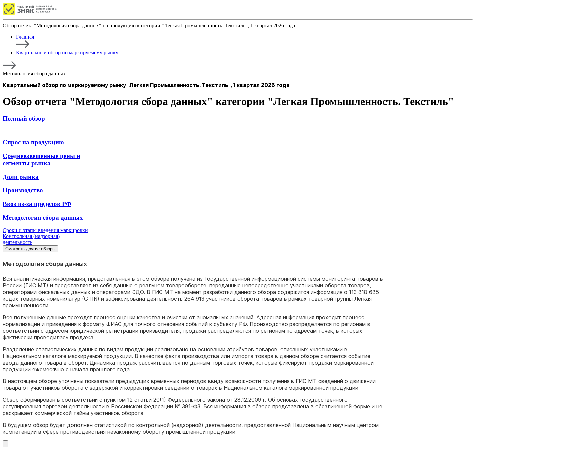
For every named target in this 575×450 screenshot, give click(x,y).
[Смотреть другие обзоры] (5, 443)
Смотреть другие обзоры (30, 248)
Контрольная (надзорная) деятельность (31, 239)
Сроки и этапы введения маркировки (45, 230)
